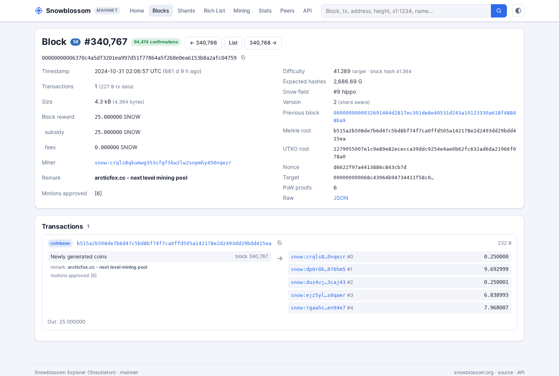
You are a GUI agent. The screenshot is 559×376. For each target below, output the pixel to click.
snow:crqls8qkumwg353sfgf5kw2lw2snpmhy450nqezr (163, 163)
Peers (287, 10)
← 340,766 (203, 43)
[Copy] (243, 58)
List (233, 43)
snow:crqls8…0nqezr (318, 257)
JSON (340, 197)
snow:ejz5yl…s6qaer (318, 295)
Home (137, 10)
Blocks (160, 10)
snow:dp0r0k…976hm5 (318, 269)
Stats (265, 10)
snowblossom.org (474, 372)
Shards (186, 10)
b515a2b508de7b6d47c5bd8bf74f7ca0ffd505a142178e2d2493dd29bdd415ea (174, 243)
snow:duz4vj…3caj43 (318, 282)
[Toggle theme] (518, 11)
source (505, 372)
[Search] (499, 11)
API (307, 10)
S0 (75, 42)
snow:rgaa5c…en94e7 (318, 308)
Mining (241, 10)
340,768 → (263, 43)
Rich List (214, 10)
